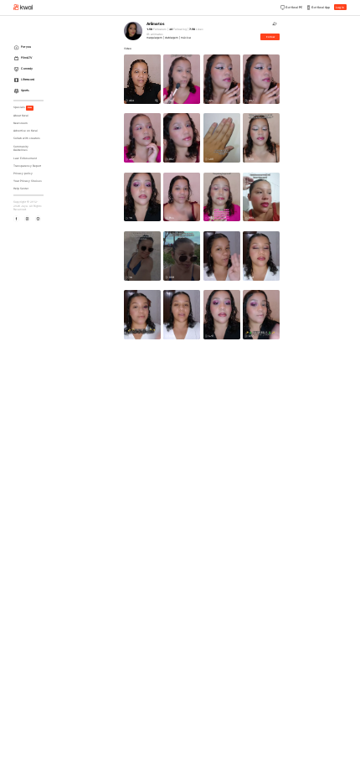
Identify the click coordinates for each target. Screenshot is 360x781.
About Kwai (20, 115)
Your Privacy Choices (27, 181)
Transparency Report (27, 166)
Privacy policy (23, 173)
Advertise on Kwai (25, 130)
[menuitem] (29, 47)
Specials (23, 107)
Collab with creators (26, 138)
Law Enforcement (25, 158)
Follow (270, 37)
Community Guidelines (20, 149)
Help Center (20, 188)
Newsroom (20, 123)
